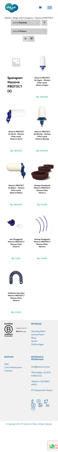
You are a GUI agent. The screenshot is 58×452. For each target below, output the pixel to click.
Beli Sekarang (41, 61)
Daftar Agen (37, 344)
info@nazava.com (40, 367)
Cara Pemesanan (13, 367)
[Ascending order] (44, 23)
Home (7, 18)
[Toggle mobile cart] (40, 7)
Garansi (8, 371)
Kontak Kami (37, 334)
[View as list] (31, 39)
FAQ (6, 364)
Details (43, 64)
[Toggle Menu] (49, 7)
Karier (34, 341)
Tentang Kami (38, 331)
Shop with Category (23, 18)
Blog (33, 338)
